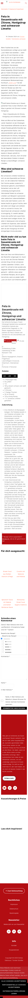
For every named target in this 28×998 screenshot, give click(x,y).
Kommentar (5, 656)
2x (10, 376)
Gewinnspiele (14, 913)
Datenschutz (14, 909)
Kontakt (14, 945)
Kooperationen (14, 950)
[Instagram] (10, 788)
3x (15, 376)
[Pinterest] (19, 931)
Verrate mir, (6, 539)
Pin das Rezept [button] (18, 342)
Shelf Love (12, 83)
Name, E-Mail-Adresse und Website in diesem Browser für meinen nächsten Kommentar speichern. (15, 700)
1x (4, 376)
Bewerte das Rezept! (8, 633)
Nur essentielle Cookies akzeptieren (14, 986)
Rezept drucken (11, 341)
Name (3, 683)
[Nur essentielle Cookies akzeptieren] (1, 997)
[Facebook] (15, 788)
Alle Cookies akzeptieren (13, 981)
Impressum (14, 904)
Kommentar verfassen (19, 39)
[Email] (4, 788)
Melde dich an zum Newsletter (14, 924)
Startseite (4, 9)
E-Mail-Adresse (7, 690)
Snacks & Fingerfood (16, 9)
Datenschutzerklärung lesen (14, 992)
